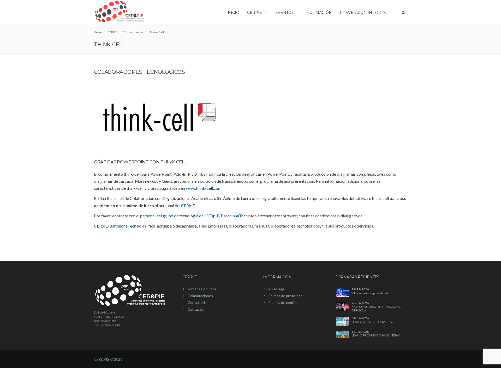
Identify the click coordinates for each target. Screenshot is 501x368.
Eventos (284, 12)
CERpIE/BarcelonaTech (115, 225)
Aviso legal (276, 289)
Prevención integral (363, 12)
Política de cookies (283, 302)
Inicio (232, 12)
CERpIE (254, 12)
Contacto (195, 309)
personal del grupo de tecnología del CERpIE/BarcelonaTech (194, 215)
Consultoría (197, 302)
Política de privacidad (285, 295)
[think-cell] (159, 117)
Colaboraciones (200, 295)
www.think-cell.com (204, 188)
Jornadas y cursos (202, 289)
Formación (319, 12)
